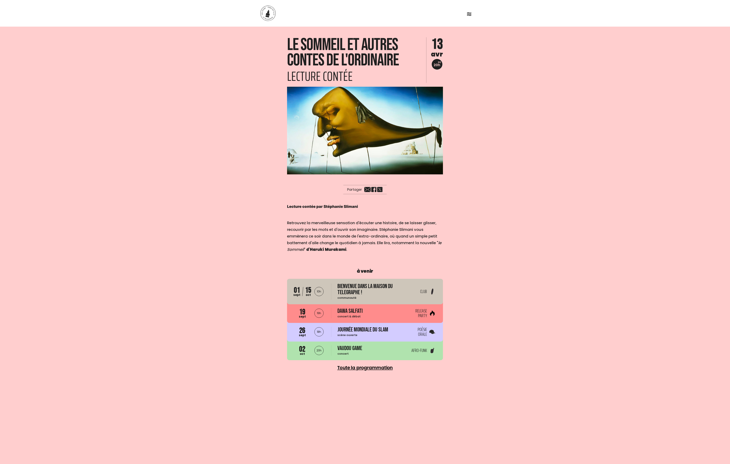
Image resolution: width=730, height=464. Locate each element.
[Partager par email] (367, 189)
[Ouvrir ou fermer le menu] (469, 14)
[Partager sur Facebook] (373, 189)
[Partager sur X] (379, 189)
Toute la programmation (365, 368)
